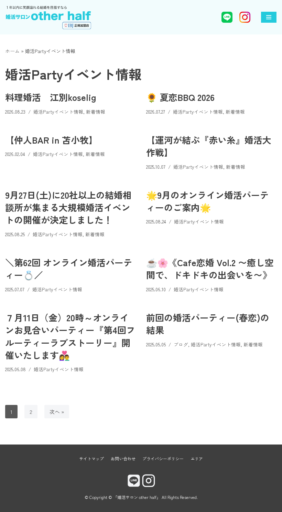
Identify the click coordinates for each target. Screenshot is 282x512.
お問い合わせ (123, 458)
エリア (197, 458)
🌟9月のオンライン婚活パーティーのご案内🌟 (207, 200)
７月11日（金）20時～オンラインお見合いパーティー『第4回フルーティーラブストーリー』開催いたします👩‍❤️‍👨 (70, 336)
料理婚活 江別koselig (50, 97)
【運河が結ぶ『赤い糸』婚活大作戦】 (208, 145)
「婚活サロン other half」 (137, 497)
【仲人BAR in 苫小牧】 (51, 139)
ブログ (181, 344)
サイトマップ (91, 458)
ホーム (12, 51)
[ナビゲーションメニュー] (269, 17)
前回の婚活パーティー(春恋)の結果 (207, 323)
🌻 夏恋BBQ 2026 (180, 97)
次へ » (57, 411)
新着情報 (95, 111)
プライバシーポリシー (163, 458)
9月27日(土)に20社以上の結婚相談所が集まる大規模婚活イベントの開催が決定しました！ (68, 207)
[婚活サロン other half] (48, 17)
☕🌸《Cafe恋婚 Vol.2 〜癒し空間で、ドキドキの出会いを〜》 (210, 268)
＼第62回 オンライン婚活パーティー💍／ (68, 268)
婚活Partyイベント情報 (58, 111)
